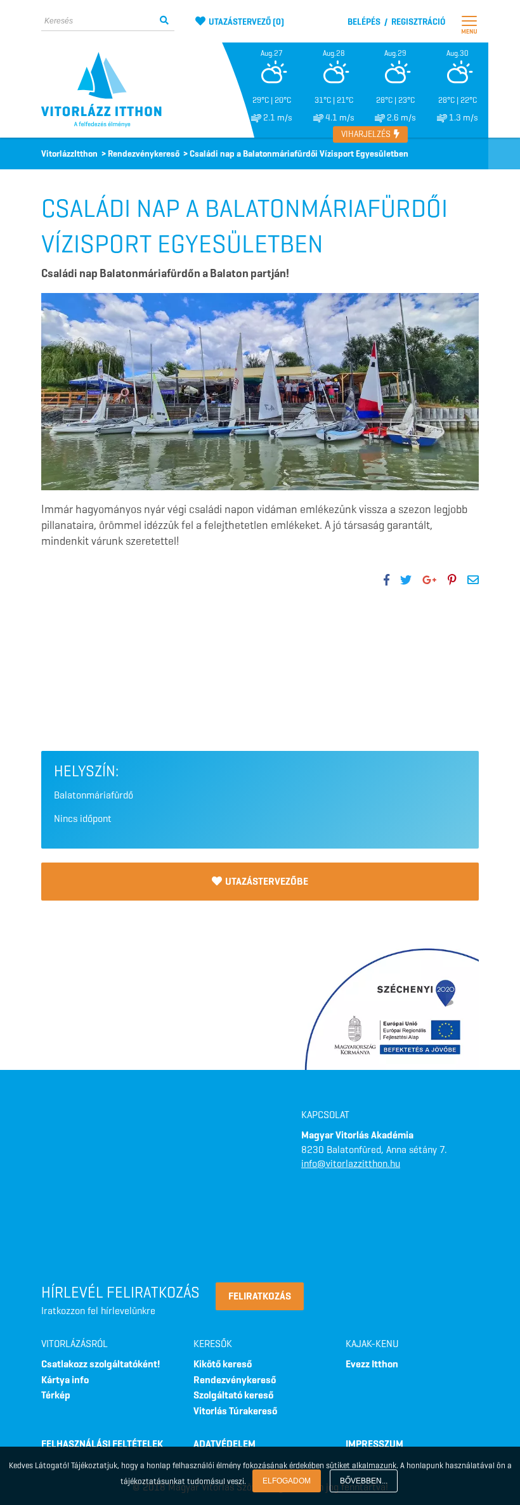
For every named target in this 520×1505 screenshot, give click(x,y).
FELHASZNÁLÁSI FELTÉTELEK (102, 1444)
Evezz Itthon (372, 1364)
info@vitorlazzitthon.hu (350, 1163)
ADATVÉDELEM (224, 1444)
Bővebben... (363, 1480)
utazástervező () (246, 21)
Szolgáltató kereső (233, 1395)
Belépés (364, 21)
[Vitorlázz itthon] (107, 89)
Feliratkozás (259, 1296)
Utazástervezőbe (266, 881)
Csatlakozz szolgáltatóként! (100, 1364)
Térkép (55, 1395)
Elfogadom (287, 1480)
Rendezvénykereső (234, 1380)
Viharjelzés (367, 134)
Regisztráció (418, 21)
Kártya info (65, 1380)
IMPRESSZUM (374, 1444)
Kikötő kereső (222, 1364)
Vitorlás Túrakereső (235, 1411)
